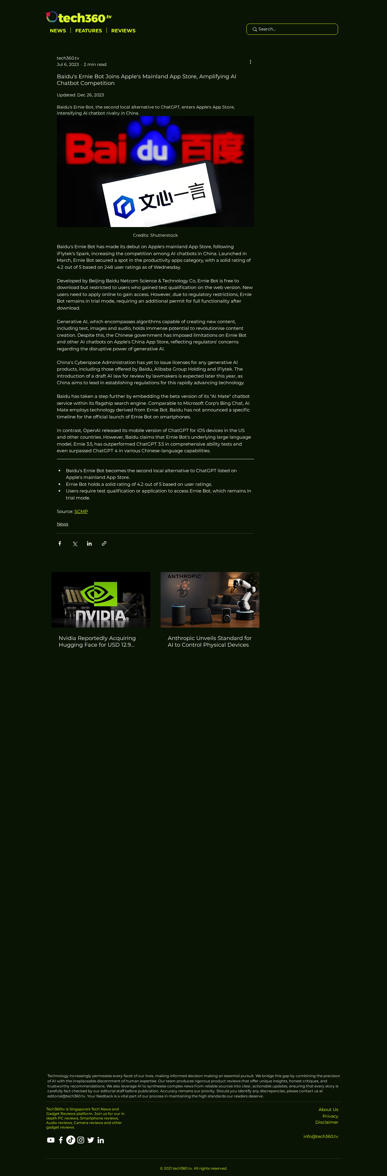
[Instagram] (80, 1140)
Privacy (330, 1116)
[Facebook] (60, 1140)
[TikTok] (70, 1140)
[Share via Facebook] (60, 543)
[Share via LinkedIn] (89, 543)
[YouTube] (50, 1140)
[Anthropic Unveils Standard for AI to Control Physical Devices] (210, 600)
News (62, 524)
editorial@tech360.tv (66, 1096)
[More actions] (250, 61)
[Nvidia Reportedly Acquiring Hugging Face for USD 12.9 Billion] (100, 600)
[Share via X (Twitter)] (74, 543)
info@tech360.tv (321, 1136)
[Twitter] (90, 1140)
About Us (328, 1109)
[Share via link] (104, 543)
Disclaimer (326, 1122)
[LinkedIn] (100, 1140)
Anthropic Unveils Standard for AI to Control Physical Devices (210, 641)
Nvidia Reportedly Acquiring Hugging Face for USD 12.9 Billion (97, 641)
